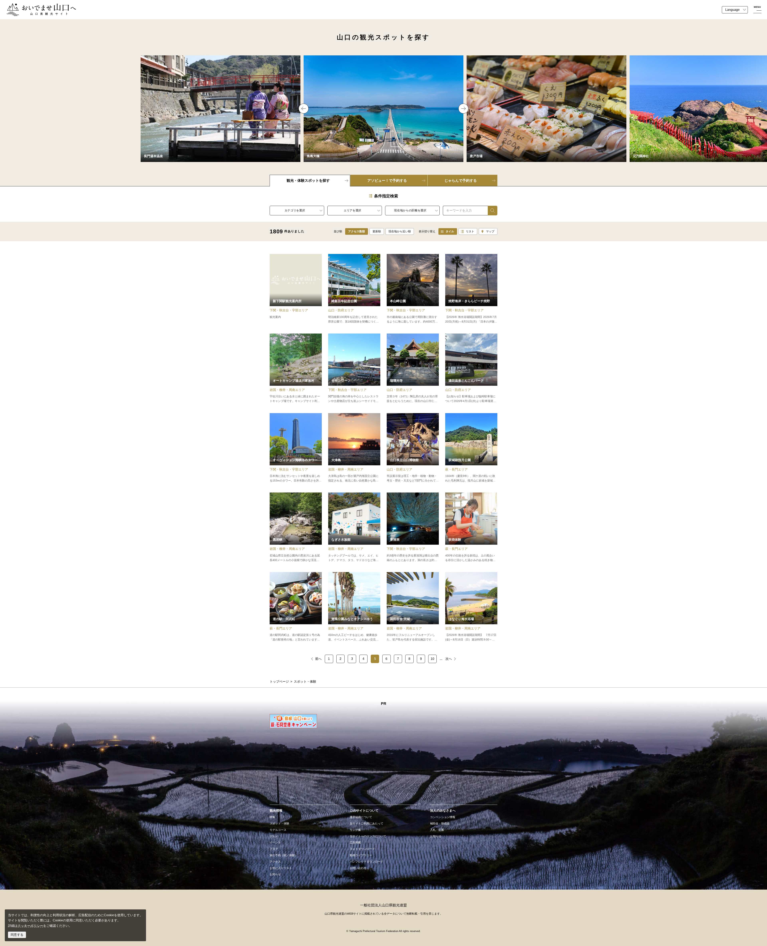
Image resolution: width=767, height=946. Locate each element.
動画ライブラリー (361, 855)
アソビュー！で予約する (387, 181)
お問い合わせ (358, 868)
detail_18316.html (296, 369)
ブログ (274, 848)
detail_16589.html (471, 289)
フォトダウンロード (362, 848)
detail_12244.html (354, 289)
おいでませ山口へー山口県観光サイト (33, 5)
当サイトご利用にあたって (366, 823)
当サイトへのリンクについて (368, 836)
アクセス (275, 861)
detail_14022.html (471, 448)
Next (463, 109)
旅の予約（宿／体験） (284, 855)
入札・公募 (437, 829)
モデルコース (278, 829)
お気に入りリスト (281, 868)
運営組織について (361, 817)
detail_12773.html (296, 527)
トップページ (279, 681)
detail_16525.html (471, 607)
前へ (318, 658)
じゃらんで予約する (460, 181)
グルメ (274, 836)
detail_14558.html (413, 527)
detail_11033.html (354, 369)
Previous (304, 109)
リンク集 (355, 829)
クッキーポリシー (30, 925)
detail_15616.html (354, 607)
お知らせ (275, 874)
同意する (17, 934)
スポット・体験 (279, 823)
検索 (491, 210)
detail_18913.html (471, 527)
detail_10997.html (296, 448)
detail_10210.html (296, 607)
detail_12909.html (354, 448)
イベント (275, 842)
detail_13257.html (354, 527)
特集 (272, 817)
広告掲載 (355, 842)
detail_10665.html (296, 289)
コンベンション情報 (442, 817)
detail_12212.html (413, 448)
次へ (448, 658)
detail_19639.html (471, 369)
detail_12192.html (413, 369)
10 (432, 658)
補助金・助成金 (440, 823)
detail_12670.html (413, 289)
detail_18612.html (413, 607)
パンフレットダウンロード (366, 861)
